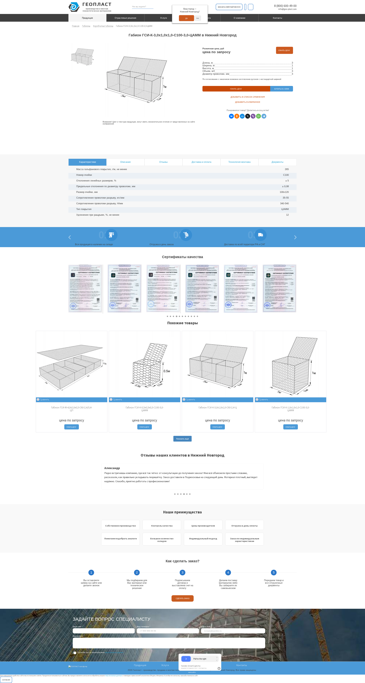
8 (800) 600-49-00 (285, 6)
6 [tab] (182, 316)
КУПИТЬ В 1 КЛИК (281, 89)
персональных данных (114, 652)
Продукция (87, 18)
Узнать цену (284, 50)
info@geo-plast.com (287, 9)
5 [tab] (179, 316)
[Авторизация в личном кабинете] (250, 7)
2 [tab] (170, 316)
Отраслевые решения (125, 18)
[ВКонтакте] (231, 116)
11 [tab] (197, 316)
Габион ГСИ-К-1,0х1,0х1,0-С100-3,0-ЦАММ (291, 409)
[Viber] (253, 116)
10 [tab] (194, 316)
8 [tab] (188, 316)
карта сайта (192, 672)
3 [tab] (173, 316)
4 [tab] (176, 316)
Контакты (277, 18)
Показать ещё (182, 438)
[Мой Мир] (242, 116)
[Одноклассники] (236, 116)
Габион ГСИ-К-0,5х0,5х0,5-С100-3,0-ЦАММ (145, 409)
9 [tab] (191, 316)
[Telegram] (263, 116)
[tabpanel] (85, 289)
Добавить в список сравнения (248, 97)
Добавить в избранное (247, 102)
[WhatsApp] (258, 116)
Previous (99, 477)
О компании (239, 18)
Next (298, 289)
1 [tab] (167, 316)
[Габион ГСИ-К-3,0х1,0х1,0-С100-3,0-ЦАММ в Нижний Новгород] (82, 57)
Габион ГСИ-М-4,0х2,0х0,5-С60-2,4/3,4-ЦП (71, 409)
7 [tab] (185, 316)
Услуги (163, 18)
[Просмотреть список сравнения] (245, 7)
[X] (247, 116)
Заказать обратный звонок (229, 7)
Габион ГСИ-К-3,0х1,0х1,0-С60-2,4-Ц (217, 407)
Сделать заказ (182, 598)
